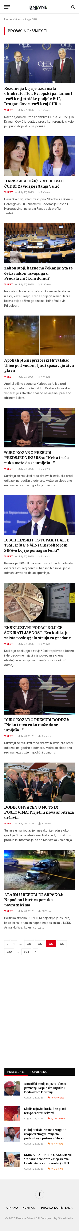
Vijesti (18, 19)
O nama (12, 1207)
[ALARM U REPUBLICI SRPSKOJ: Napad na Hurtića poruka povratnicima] (39, 870)
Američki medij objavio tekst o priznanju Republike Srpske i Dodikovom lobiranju (45, 1088)
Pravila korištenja (56, 1207)
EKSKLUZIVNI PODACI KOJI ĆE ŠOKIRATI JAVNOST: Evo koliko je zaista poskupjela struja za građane (37, 632)
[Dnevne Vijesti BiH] (39, 7)
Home (8, 19)
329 (61, 943)
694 (26, 951)
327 (40, 943)
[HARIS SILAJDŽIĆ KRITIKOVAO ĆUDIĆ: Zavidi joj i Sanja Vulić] (39, 156)
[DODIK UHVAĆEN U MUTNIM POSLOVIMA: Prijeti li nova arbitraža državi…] (39, 782)
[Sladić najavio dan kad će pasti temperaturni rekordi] (12, 1113)
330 (9, 951)
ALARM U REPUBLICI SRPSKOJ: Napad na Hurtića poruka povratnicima (33, 899)
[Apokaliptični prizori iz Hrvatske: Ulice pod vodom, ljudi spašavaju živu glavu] (39, 335)
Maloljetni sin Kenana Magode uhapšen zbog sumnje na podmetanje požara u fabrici (45, 1134)
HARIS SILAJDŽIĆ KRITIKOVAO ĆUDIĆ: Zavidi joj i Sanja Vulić (33, 183)
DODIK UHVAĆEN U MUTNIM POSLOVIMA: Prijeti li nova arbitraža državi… (39, 812)
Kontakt (30, 1207)
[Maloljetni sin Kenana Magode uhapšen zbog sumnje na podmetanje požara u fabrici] (12, 1134)
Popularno (39, 1071)
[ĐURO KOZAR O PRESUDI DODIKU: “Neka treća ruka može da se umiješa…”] (39, 695)
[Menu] (7, 7)
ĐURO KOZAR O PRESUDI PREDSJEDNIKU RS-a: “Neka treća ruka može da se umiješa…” (36, 457)
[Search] (72, 7)
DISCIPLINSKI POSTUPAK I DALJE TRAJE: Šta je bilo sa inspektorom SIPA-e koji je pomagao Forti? (36, 545)
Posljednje (16, 1071)
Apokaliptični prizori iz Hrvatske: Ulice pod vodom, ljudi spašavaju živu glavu (39, 365)
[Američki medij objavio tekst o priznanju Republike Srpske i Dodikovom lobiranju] (12, 1088)
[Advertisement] (39, 1014)
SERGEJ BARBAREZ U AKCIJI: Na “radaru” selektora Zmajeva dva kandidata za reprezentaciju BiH (47, 1159)
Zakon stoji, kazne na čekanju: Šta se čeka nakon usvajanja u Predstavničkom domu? (38, 273)
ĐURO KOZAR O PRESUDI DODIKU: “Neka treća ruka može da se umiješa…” (36, 724)
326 (29, 943)
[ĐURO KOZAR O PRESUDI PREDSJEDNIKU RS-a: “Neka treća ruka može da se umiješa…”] (39, 427)
